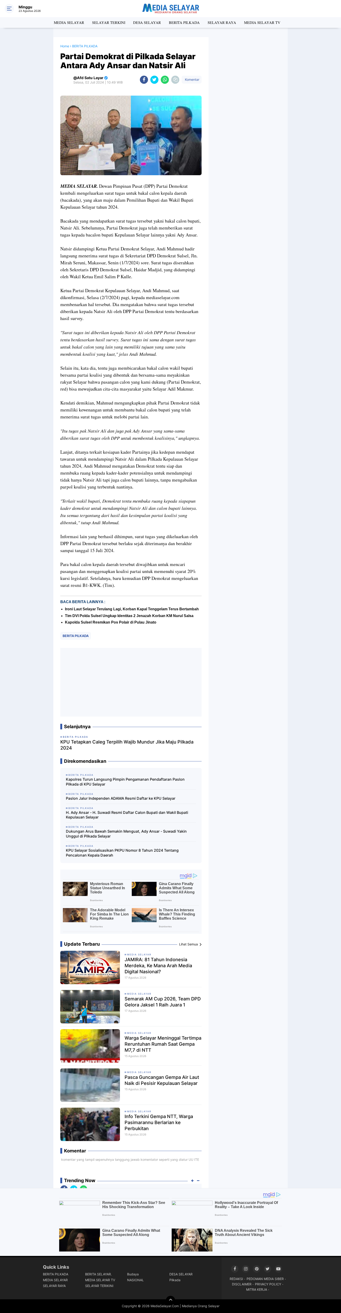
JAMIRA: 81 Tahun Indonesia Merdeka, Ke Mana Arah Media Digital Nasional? (158, 965)
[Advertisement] (131, 682)
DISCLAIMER (241, 1284)
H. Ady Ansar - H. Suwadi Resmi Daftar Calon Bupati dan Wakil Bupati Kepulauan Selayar (127, 815)
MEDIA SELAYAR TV (262, 22)
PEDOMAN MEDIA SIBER (265, 1279)
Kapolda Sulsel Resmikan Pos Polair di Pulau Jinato (110, 622)
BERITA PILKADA (184, 22)
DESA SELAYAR (147, 22)
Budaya (133, 1274)
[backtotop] (170, 1300)
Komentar (191, 79)
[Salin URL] (175, 80)
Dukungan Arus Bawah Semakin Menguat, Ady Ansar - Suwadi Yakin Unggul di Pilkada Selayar (126, 833)
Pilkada (174, 1280)
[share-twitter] (154, 80)
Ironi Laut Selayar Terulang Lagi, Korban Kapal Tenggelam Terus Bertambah (132, 609)
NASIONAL (135, 1280)
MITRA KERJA (256, 1289)
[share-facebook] (144, 80)
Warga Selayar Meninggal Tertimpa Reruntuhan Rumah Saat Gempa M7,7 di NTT (163, 1044)
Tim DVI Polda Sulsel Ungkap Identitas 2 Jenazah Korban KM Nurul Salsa (129, 616)
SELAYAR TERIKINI (99, 1286)
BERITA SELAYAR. (98, 1274)
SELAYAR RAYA (222, 22)
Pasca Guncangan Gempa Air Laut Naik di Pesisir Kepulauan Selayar (162, 1080)
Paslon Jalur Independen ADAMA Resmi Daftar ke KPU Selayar (120, 798)
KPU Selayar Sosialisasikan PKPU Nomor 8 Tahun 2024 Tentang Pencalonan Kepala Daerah (122, 852)
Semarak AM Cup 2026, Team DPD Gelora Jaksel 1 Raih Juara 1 (163, 1002)
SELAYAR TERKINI (108, 22)
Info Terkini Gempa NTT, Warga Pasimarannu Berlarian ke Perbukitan (159, 1122)
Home (64, 46)
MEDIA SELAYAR (69, 22)
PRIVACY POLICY (268, 1284)
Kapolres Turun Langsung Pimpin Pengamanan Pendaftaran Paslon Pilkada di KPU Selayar (125, 781)
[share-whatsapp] (165, 80)
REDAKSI (236, 1279)
